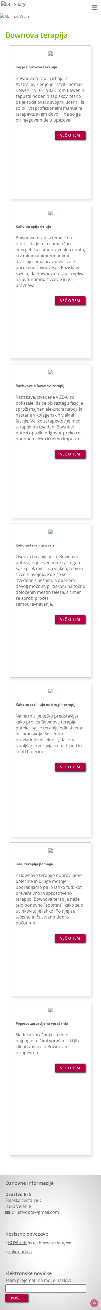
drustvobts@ (25, 1212)
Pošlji (17, 1298)
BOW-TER (17, 1242)
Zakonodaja (20, 1252)
